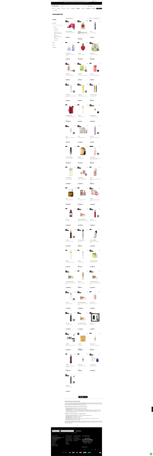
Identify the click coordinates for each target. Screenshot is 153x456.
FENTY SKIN (92, 136)
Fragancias (55, 10)
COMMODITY (92, 323)
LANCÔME (91, 198)
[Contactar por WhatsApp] (151, 454)
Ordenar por (90, 18)
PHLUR (79, 136)
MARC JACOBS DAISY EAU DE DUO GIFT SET (82, 324)
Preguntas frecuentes (69, 439)
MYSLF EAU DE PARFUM (80, 241)
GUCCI (79, 198)
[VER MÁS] (83, 29)
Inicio (53, 10)
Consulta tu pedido (68, 437)
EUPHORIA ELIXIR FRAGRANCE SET (93, 303)
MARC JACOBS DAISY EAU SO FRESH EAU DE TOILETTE (82, 304)
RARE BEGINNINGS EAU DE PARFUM (94, 54)
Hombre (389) (56, 35)
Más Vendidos (54, 442)
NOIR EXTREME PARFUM (80, 345)
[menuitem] (53, 8)
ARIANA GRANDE (68, 53)
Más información (93, 0)
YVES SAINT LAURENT (93, 94)
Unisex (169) (56, 40)
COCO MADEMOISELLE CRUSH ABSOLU (82, 32)
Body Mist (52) (56, 38)
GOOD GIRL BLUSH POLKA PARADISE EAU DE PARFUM (94, 242)
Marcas (99, 8)
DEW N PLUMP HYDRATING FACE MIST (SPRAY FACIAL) (95, 138)
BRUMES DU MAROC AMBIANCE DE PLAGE (94, 345)
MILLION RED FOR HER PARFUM (81, 54)
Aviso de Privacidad (76, 438)
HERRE (91, 31)
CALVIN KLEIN (92, 302)
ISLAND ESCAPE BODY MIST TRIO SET (82, 137)
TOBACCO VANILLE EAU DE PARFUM (69, 241)
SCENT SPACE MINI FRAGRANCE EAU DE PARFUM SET (71, 345)
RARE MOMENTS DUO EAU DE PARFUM (70, 75)
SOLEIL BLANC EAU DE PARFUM (69, 303)
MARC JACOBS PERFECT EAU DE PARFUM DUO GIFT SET (83, 221)
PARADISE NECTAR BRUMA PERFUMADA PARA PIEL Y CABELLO (95, 179)
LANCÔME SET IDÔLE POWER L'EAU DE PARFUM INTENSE (95, 200)
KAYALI (67, 136)
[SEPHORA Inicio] (55, 6)
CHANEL (79, 31)
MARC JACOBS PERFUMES (82, 219)
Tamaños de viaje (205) (57, 32)
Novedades (53, 443)
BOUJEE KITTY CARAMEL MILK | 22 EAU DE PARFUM (70, 138)
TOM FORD (67, 219)
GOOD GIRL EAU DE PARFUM (93, 32)
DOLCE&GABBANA (93, 115)
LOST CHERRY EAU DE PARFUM (93, 220)
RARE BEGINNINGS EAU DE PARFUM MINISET (83, 75)
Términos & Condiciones (69, 438)
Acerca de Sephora (76, 437)
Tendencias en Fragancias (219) (57, 37)
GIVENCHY (67, 364)
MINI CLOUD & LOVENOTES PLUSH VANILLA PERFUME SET (70, 55)
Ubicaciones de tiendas (69, 440)
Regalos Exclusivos (54, 444)
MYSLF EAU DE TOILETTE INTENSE (69, 158)
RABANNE (79, 53)
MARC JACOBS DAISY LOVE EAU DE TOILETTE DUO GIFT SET (95, 283)
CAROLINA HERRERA (69, 31)
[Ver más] (71, 29)
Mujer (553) (55, 30)
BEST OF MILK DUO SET (92, 324)
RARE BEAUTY (92, 53)
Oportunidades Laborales (77, 439)
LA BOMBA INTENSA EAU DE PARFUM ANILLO (70, 32)
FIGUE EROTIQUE (67, 220)
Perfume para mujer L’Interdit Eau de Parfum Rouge (70, 366)
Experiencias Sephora (55, 445)
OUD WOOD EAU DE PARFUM (69, 324)
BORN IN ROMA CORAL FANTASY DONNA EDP (94, 75)
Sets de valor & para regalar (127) (58, 34)
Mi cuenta (97, 6)
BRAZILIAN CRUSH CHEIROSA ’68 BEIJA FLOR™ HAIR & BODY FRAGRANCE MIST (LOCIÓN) (95, 158)
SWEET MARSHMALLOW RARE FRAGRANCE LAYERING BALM (71, 96)
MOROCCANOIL (80, 364)
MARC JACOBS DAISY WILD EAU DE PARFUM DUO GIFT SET (71, 283)
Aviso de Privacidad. (74, 432)
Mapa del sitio (76, 440)
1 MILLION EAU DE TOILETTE (81, 158)
